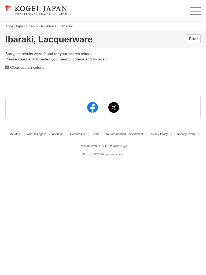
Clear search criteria (27, 67)
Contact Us (77, 134)
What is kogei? (36, 134)
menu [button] (195, 10)
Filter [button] (193, 39)
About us (58, 134)
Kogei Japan (15, 26)
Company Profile (185, 134)
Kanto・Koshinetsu (43, 26)
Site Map (14, 134)
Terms (95, 134)
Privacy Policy (158, 134)
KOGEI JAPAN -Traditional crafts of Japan (34, 11)
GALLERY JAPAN (111, 145)
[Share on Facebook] (92, 107)
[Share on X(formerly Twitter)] (113, 107)
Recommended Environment (124, 134)
